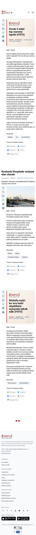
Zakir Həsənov (12, 383)
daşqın (17, 253)
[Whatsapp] (3, 510)
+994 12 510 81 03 (6, 451)
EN (14, 532)
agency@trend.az (6, 453)
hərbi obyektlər (24, 383)
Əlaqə (3, 477)
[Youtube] (15, 510)
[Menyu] (33, 12)
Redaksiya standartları (7, 480)
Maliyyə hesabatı (6, 485)
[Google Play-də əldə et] (23, 518)
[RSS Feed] (27, 510)
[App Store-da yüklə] (8, 518)
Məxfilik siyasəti (5, 495)
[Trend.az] (6, 12)
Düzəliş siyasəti (5, 483)
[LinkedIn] (23, 510)
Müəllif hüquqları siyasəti (8, 498)
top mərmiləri (25, 137)
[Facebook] (7, 510)
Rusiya (10, 253)
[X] (11, 510)
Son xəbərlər (4, 462)
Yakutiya (24, 257)
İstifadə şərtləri (5, 493)
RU (21, 532)
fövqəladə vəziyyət (13, 257)
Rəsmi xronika (5, 465)
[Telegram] (19, 510)
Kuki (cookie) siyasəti (7, 501)
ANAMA (10, 137)
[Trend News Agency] (6, 436)
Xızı (17, 137)
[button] (3, 20)
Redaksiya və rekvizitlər (8, 475)
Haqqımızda (4, 472)
